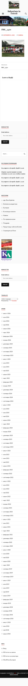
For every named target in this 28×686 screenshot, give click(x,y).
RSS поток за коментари (10, 656)
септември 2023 (8, 447)
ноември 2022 (7, 473)
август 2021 (6, 519)
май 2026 (6, 325)
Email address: (5, 132)
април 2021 (6, 527)
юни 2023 (6, 458)
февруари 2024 (8, 428)
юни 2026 (6, 321)
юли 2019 (6, 584)
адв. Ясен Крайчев (8, 200)
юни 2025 (6, 367)
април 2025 (6, 374)
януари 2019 (7, 603)
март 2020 (6, 565)
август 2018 (6, 622)
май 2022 (6, 492)
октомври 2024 (8, 397)
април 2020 (6, 561)
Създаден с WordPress (7, 673)
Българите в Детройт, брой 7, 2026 (12, 178)
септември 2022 (8, 477)
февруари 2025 (8, 382)
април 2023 (6, 466)
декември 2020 (8, 538)
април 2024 (6, 420)
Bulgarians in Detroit (14, 12)
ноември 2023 (7, 439)
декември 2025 (8, 344)
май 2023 (6, 462)
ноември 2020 (7, 542)
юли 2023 (6, 454)
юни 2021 (6, 523)
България (6, 207)
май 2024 (6, 416)
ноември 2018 (7, 611)
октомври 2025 (8, 351)
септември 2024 (8, 401)
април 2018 (6, 634)
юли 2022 (6, 485)
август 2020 (6, 550)
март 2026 (6, 332)
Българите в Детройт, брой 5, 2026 (12, 185)
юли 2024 (6, 409)
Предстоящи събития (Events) (12, 227)
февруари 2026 (8, 336)
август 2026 (6, 313)
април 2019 (6, 595)
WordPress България (9, 660)
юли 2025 (6, 363)
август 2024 (6, 405)
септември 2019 (8, 576)
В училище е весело (9, 211)
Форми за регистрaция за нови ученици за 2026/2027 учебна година (13, 173)
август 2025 (6, 359)
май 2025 (6, 370)
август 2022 (6, 481)
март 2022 (6, 500)
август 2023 (6, 450)
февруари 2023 (8, 469)
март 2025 (6, 378)
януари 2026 (7, 340)
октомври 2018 (8, 614)
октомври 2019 (8, 573)
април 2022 (6, 496)
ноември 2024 (7, 393)
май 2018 (6, 630)
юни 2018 (6, 626)
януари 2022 (7, 504)
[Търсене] (24, 13)
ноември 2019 (7, 569)
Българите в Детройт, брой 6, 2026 (12, 181)
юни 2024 (6, 412)
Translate (14, 300)
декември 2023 (8, 435)
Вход (4, 648)
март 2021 (6, 531)
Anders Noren (14, 674)
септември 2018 (8, 618)
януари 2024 (7, 431)
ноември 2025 (7, 347)
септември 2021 (8, 515)
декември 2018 (8, 607)
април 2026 (6, 328)
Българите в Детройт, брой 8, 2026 (12, 168)
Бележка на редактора (10, 204)
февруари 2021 (8, 534)
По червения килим (9, 219)
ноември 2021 (7, 508)
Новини (5, 215)
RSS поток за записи (9, 652)
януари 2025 (7, 386)
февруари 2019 (8, 599)
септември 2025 (8, 355)
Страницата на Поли (9, 230)
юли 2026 (6, 317)
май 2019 (6, 592)
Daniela (20, 35)
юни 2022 (6, 489)
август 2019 (6, 580)
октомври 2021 (8, 511)
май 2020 (6, 557)
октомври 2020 (8, 546)
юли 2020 (6, 553)
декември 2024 (8, 389)
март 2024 (6, 424)
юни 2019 (6, 588)
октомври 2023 (8, 443)
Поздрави (6, 223)
